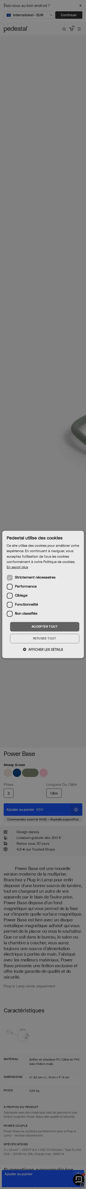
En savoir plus (17, 567)
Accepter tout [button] (45, 627)
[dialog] (43, 594)
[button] (43, 649)
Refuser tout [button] (44, 638)
